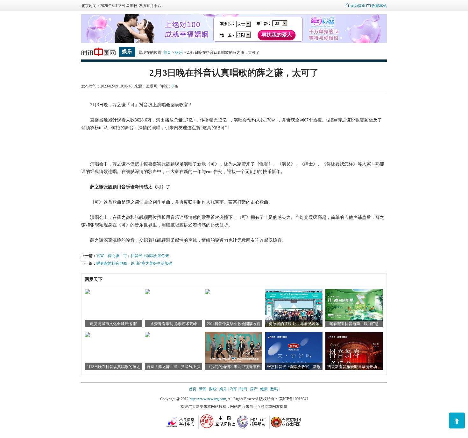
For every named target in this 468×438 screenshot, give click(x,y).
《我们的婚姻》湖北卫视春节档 (233, 367)
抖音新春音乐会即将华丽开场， (354, 367)
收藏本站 (379, 5)
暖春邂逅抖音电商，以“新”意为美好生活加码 (134, 263)
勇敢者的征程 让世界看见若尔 (294, 324)
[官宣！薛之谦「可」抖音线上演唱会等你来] (147, 336)
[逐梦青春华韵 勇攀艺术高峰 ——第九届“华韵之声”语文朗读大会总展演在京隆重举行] (147, 293)
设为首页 (357, 5)
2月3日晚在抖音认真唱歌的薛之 (113, 367)
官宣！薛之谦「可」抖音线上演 (173, 367)
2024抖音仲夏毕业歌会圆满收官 (233, 324)
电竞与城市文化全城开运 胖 (113, 324)
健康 (264, 389)
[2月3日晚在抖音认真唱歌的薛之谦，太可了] (87, 336)
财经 (213, 389)
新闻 (203, 389)
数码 (274, 389)
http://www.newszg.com (207, 399)
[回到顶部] (457, 420)
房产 (254, 389)
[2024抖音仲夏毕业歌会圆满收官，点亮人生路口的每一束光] (207, 293)
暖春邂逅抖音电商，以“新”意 (354, 324)
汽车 (233, 389)
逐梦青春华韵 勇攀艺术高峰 (173, 324)
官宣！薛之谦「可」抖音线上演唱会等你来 (132, 256)
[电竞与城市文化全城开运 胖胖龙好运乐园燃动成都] (87, 293)
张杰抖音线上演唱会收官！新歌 (294, 367)
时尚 (243, 389)
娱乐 (179, 52)
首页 (167, 52)
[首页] (98, 56)
